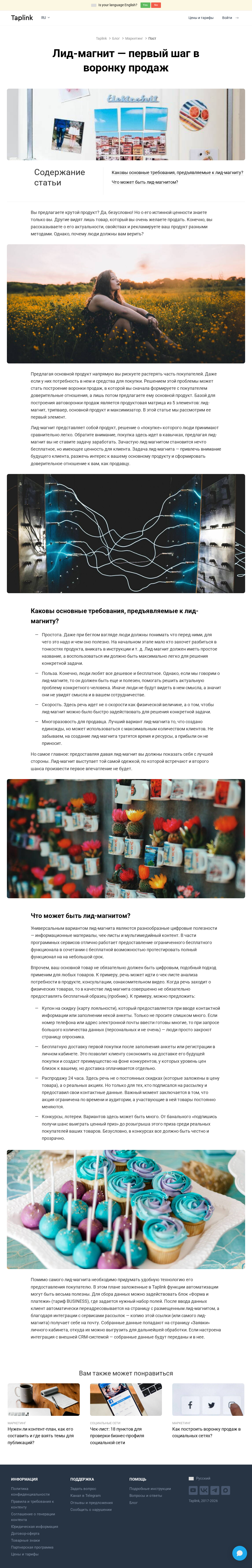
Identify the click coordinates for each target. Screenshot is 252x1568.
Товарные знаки (25, 1540)
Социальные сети (105, 1423)
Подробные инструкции (150, 1488)
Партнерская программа (32, 1547)
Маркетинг (134, 38)
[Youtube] (194, 1490)
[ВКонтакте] (205, 1490)
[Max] (226, 1490)
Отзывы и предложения (91, 1503)
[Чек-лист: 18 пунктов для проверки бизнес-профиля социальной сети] (126, 1399)
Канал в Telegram (85, 1495)
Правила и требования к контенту (32, 1504)
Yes (145, 5)
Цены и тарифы (201, 18)
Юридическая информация (34, 1526)
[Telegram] (215, 1490)
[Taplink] (22, 18)
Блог (116, 38)
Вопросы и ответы (145, 1495)
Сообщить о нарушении (91, 1509)
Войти (227, 18)
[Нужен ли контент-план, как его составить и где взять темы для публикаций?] (44, 1399)
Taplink (101, 38)
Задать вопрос (83, 1488)
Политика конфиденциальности (30, 1491)
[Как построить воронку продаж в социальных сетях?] (208, 1399)
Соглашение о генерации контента (33, 1517)
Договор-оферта (25, 1533)
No (156, 5)
